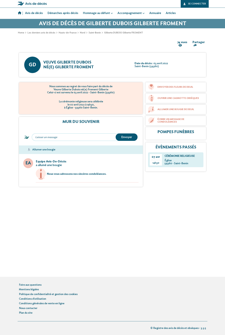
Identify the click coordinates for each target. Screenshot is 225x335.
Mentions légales (29, 289)
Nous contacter (28, 308)
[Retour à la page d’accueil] (32, 5)
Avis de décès (34, 13)
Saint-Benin (95, 33)
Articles (171, 13)
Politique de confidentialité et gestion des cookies (48, 294)
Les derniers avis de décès (41, 33)
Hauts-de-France (68, 33)
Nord (82, 33)
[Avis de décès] (20, 13)
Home (21, 33)
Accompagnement (129, 13)
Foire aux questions (30, 284)
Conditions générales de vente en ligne (41, 303)
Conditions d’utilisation (32, 298)
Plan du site (25, 312)
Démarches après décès (62, 13)
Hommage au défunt (96, 13)
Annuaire (155, 13)
